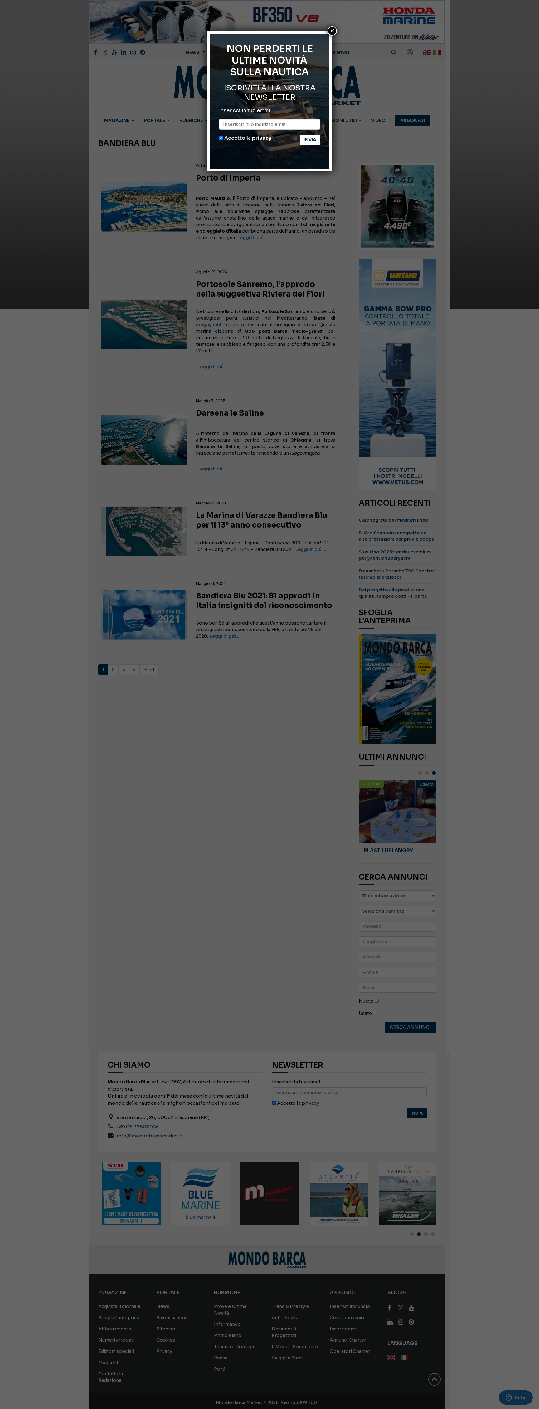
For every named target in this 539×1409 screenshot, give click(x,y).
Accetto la (247, 138)
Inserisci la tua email (244, 110)
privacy (261, 138)
